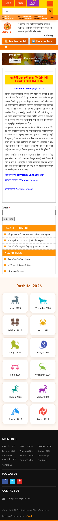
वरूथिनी (8, 180)
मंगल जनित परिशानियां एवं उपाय (19, 259)
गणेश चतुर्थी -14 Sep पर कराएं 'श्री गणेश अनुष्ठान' (26, 240)
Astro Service (8, 4)
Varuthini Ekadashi (29, 180)
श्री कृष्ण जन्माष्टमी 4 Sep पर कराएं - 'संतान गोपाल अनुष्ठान (29, 234)
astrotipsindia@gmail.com (18, 498)
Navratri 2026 (26, 451)
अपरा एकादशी (10, 188)
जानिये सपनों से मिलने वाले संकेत (19, 265)
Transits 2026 (26, 446)
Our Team (42, 460)
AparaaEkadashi (25, 188)
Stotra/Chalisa (27, 460)
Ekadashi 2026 (44, 446)
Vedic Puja (20, 4)
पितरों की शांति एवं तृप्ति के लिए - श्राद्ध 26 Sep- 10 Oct (28, 246)
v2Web (29, 516)
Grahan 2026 (44, 451)
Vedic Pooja (43, 455)
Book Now (14, 60)
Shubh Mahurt (27, 455)
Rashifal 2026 (8, 446)
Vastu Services (33, 3)
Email (6, 207)
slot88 (3, 22)
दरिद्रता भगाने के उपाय (16, 271)
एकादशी (14, 180)
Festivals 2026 (8, 451)
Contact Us (7, 464)
